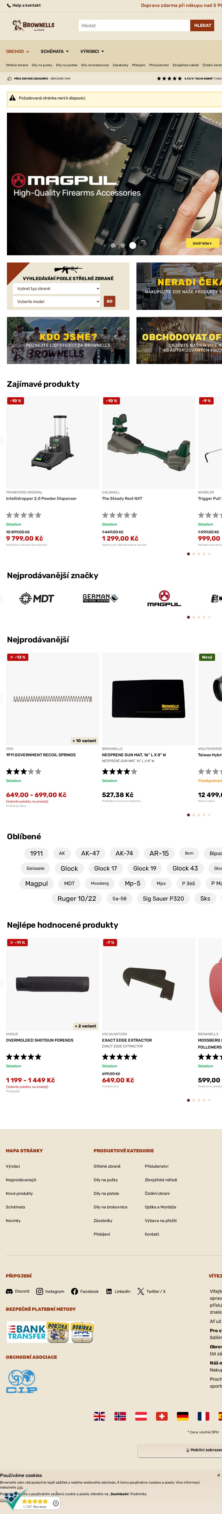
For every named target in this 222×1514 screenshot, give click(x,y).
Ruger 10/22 (77, 898)
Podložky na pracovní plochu (121, 801)
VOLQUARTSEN (114, 1034)
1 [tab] (113, 245)
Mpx (161, 883)
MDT (69, 883)
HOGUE (12, 1034)
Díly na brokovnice (95, 65)
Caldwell (111, 492)
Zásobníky (120, 65)
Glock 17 (105, 868)
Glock (69, 868)
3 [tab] (133, 245)
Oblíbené (24, 836)
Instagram (54, 1291)
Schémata (52, 51)
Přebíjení (138, 65)
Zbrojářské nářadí (186, 65)
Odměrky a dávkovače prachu (26, 545)
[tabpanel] (53, 471)
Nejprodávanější (39, 639)
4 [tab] (206, 557)
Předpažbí (13, 1091)
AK (62, 853)
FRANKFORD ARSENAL (24, 492)
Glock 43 (185, 868)
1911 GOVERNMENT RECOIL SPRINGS (41, 755)
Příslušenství (159, 65)
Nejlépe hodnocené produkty (62, 925)
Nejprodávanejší (21, 1179)
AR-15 (159, 853)
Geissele (36, 868)
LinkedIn (122, 1291)
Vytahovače (110, 1086)
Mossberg (100, 883)
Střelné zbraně (17, 65)
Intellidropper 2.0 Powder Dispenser (41, 498)
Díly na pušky (42, 65)
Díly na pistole (66, 65)
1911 (36, 853)
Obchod (15, 51)
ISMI (10, 749)
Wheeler (206, 492)
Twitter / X (156, 1291)
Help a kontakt (26, 5)
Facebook (89, 1291)
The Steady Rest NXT (122, 498)
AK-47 (90, 853)
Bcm (189, 853)
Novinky (13, 1220)
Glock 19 (144, 868)
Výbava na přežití (161, 1220)
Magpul (36, 883)
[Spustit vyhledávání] (202, 25)
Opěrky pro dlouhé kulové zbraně (124, 545)
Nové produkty (19, 1193)
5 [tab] (211, 555)
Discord (22, 1291)
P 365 (188, 883)
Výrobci (89, 51)
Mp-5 (132, 883)
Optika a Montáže (160, 1207)
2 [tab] (123, 245)
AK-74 (124, 853)
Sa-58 (119, 898)
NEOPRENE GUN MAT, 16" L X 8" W (134, 755)
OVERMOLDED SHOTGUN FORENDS (39, 1040)
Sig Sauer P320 (163, 898)
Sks (205, 898)
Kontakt (152, 1234)
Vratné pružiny (16, 806)
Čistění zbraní (157, 1193)
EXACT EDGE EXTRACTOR (127, 1040)
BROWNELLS (112, 749)
